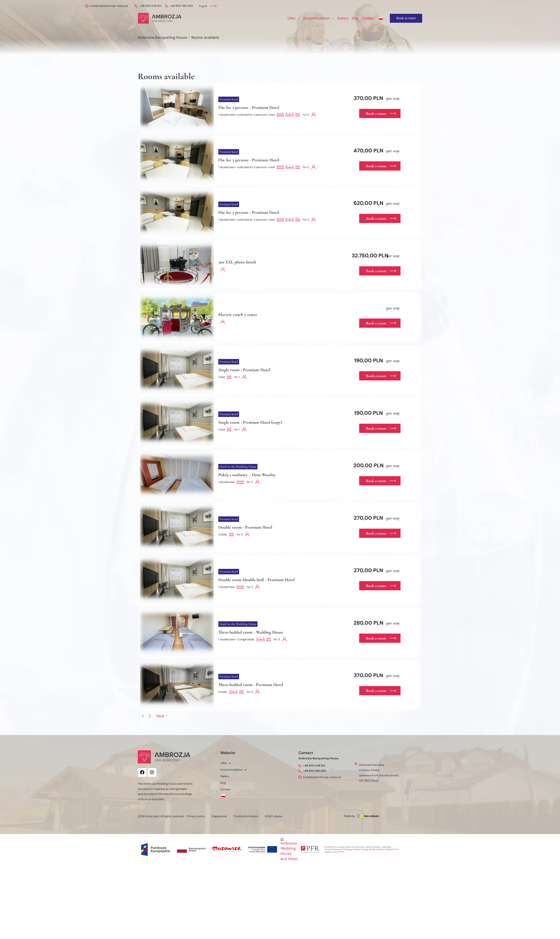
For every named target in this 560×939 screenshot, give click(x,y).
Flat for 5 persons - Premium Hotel (248, 212)
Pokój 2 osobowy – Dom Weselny (247, 474)
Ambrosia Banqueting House (162, 37)
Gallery (224, 776)
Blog (223, 783)
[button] (298, 18)
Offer (223, 763)
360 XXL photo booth (237, 262)
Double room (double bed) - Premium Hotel (256, 579)
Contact (225, 789)
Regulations (219, 816)
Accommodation (231, 770)
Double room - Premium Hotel (245, 527)
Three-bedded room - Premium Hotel (250, 684)
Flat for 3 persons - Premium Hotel (248, 160)
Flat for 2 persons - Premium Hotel (248, 107)
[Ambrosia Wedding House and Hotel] (289, 849)
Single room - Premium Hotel (244, 370)
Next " (161, 716)
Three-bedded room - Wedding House (250, 632)
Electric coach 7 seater (237, 314)
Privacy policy (196, 816)
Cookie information (245, 816)
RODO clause (273, 816)
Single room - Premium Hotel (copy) (250, 422)
